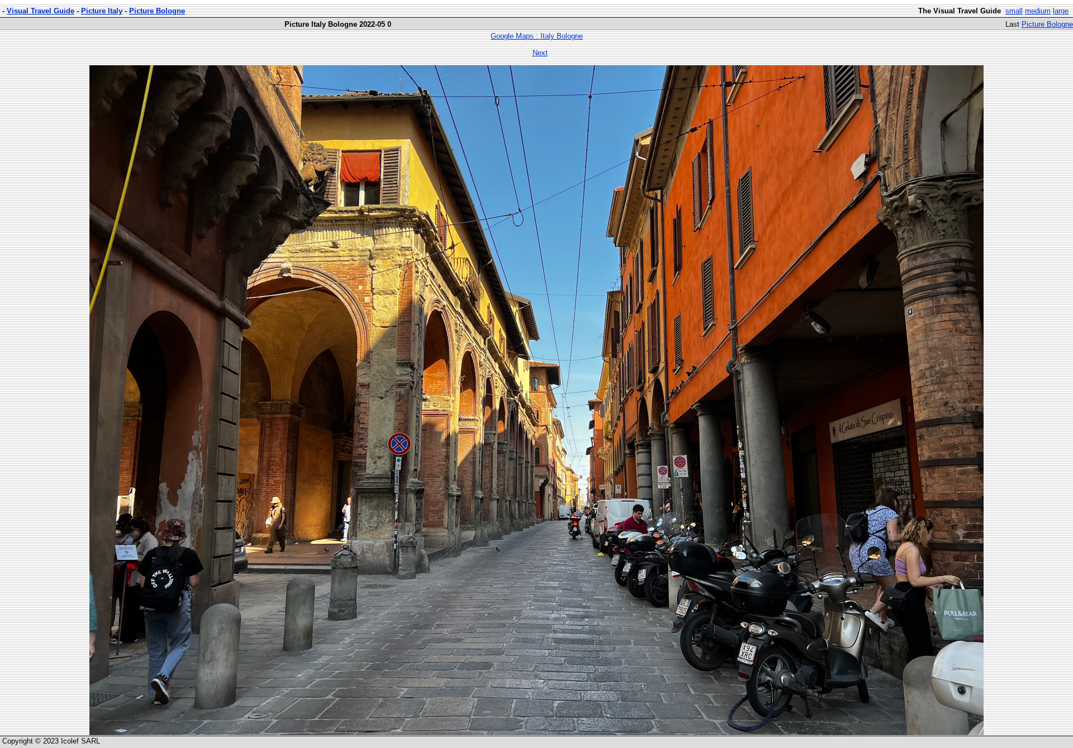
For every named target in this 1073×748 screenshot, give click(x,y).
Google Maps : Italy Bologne (537, 36)
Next (540, 53)
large (1061, 11)
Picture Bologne (157, 11)
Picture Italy (101, 11)
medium (1038, 11)
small (1014, 11)
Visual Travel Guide (40, 11)
